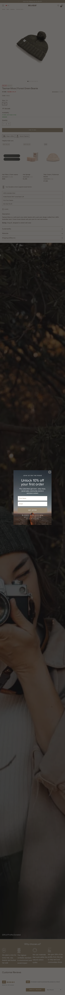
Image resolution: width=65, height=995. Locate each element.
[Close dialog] (49, 472)
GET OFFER (32, 510)
